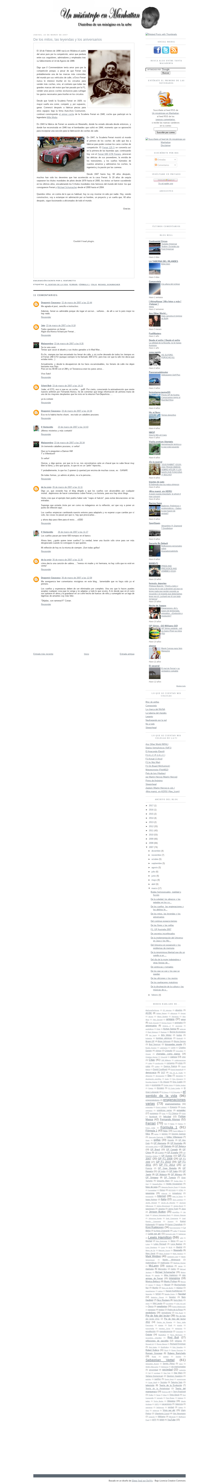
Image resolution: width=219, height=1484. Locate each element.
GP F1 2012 (167, 1165)
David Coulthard (160, 1069)
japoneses (150, 1209)
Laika (175, 1231)
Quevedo (179, 1331)
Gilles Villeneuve (174, 1137)
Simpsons (164, 1367)
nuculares (169, 1303)
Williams (161, 1416)
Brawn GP (150, 1041)
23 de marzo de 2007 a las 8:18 (61, 325)
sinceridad (153, 1370)
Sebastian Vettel (160, 1360)
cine (184, 1057)
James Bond (178, 1206)
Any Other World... (158, 313)
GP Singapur (152, 1177)
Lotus (148, 1244)
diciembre (156, 851)
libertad (149, 1241)
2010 (151, 834)
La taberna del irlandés (156, 713)
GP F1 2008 (165, 1158)
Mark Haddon (178, 1253)
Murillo (155, 1288)
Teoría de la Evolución (170, 1385)
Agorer (183, 1013)
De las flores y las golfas (162, 925)
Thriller (150, 1395)
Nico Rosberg (163, 1300)
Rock (166, 1350)
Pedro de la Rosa (175, 1310)
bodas (179, 1035)
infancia (164, 1193)
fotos (165, 1131)
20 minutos (167, 1010)
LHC (181, 1238)
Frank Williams (178, 1131)
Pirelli (170, 1325)
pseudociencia (166, 1331)
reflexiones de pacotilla (157, 1341)
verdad (171, 1407)
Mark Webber (153, 1256)
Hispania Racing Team (169, 1187)
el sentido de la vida (56, 284)
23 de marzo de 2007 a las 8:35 (69, 343)
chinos (158, 1051)
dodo (167, 1079)
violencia (156, 1410)
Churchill (164, 1057)
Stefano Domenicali (154, 1376)
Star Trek (167, 1373)
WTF (154, 1420)
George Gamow (179, 1134)
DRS (147, 1085)
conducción (159, 1063)
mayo (154, 880)
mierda (157, 1275)
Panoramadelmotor (158, 372)
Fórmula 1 (84, 284)
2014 (151, 818)
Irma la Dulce (177, 1196)
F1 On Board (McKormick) (158, 766)
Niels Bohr (178, 1300)
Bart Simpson (153, 1032)
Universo (171, 1401)
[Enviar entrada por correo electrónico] (76, 281)
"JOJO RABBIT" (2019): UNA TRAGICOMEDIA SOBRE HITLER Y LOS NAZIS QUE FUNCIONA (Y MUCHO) (171, 469)
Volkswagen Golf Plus (170, 375)
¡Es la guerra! (155, 462)
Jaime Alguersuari (163, 1206)
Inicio (86, 654)
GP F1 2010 (163, 1162)
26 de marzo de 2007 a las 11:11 (67, 487)
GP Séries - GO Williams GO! (163, 626)
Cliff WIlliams (166, 1060)
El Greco (165, 1092)
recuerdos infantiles (154, 1338)
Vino (147, 1410)
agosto (155, 867)
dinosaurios (160, 1076)
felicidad (167, 1116)
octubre (155, 859)
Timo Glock (174, 1395)
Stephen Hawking (174, 1376)
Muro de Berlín (167, 1288)
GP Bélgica (180, 1146)
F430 (184, 1113)
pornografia (150, 1328)
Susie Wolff (152, 1382)
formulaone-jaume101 (159, 392)
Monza (183, 1281)
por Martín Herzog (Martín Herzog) (161, 777)
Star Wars (178, 1373)
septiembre (157, 863)
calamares (164, 1048)
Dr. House (164, 1082)
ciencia (173, 1057)
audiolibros (150, 1029)
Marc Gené (150, 1253)
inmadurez (177, 1193)
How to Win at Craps (158, 435)
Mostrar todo (181, 686)
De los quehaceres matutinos (164, 982)
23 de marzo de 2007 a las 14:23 (67, 385)
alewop (152, 646)
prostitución (151, 1331)
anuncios (179, 1026)
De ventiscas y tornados (162, 967)
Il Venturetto (47, 427)
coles (150, 1063)
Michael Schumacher (67, 187)
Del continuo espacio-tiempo (164, 921)
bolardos (149, 1038)
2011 (151, 830)
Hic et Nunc (154, 412)
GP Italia (173, 1171)
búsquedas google (173, 1044)
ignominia (150, 1193)
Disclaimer (166, 145)
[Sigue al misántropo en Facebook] (157, 53)
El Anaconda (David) (155, 751)
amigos (170, 1019)
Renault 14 (150, 1344)
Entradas (161, 159)
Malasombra (47, 343)
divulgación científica (153, 1079)
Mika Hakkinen (171, 1275)
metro (173, 1269)
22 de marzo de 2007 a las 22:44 (77, 302)
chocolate (179, 1051)
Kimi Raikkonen (155, 1227)
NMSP (152, 432)
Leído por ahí (154, 1234)
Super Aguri (169, 1379)
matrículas (164, 1263)
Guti (147, 1184)
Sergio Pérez (169, 1364)
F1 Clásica (173, 1113)
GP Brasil (155, 1149)
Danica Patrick (170, 1066)
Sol (149, 1373)
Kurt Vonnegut (175, 1228)
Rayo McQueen (176, 1335)
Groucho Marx (163, 1181)
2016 (151, 810)
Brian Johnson (164, 1041)
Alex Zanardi (158, 1019)
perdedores (151, 1312)
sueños (157, 1379)
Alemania (175, 1016)
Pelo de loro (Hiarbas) (156, 773)
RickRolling (165, 1347)
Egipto (150, 1088)
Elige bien (165, 264)
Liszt (181, 1241)
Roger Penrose (177, 1350)
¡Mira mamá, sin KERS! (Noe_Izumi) (163, 791)
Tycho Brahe (158, 1401)
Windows (172, 1417)
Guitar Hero (178, 1181)
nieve (148, 1303)
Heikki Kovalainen (174, 1184)
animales (179, 1023)
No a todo (150, 724)
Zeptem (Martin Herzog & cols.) (160, 788)
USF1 (157, 1404)
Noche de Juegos (157, 605)
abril (154, 884)
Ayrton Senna (169, 1029)
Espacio (173, 1107)
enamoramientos (173, 1104)
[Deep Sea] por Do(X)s (142, 1481)
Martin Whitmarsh (171, 1260)
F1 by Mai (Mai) (153, 762)
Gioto (148, 1140)
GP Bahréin (166, 1146)
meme (180, 1266)
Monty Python (170, 1281)
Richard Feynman (178, 1344)
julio (154, 871)
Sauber (178, 1356)
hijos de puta (151, 1187)
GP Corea (159, 1153)
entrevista (149, 1107)
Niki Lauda (157, 1303)
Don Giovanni (177, 1079)
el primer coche (66, 114)
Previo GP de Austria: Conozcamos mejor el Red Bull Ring (170, 397)
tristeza (180, 1398)
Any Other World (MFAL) (157, 744)
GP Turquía (170, 1177)
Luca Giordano (151, 1247)
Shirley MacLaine (152, 1367)
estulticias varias (164, 1110)
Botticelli (180, 1038)
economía (156, 1085)
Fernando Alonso (170, 1119)
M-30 (170, 1247)
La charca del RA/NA (155, 709)
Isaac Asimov (151, 1199)
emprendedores (153, 1100)
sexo (181, 1364)
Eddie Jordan (181, 1085)
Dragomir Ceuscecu (51, 302)
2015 (151, 814)
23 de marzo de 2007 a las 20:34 (69, 442)
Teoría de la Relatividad (158, 1388)
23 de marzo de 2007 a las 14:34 (77, 411)
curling (157, 1066)
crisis (180, 1063)
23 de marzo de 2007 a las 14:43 (73, 427)
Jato (43, 325)
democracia (151, 1072)
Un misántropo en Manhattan (165, 113)
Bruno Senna (180, 1041)
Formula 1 (168, 1127)
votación (152, 1417)
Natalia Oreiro (169, 1294)
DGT (163, 1073)
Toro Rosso (170, 1398)
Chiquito (168, 1051)
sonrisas (157, 1373)
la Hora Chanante (161, 1231)
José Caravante (172, 1218)
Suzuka (163, 1382)
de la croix (46, 487)
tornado (160, 1398)
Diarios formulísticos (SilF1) (158, 748)
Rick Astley (153, 1347)
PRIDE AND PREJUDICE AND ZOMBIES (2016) (169, 568)
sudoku (148, 1379)
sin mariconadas (178, 1367)
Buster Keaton (151, 1048)
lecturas (183, 1231)
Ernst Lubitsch (161, 1107)
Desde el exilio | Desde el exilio (164, 340)
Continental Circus (158, 241)
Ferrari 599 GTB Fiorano (109, 154)
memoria (150, 1269)
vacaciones (167, 1404)
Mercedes (162, 1269)
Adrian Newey (161, 1013)
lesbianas (182, 1234)
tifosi (165, 1395)
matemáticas (151, 1263)
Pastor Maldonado (179, 1306)
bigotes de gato (156, 482)
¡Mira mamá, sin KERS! (160, 491)
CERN (173, 1048)
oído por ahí (181, 1303)
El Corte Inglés (174, 1088)
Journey (170, 1221)
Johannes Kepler (155, 1218)
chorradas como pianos (168, 1054)
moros (150, 1285)
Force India (150, 1128)
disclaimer (179, 1076)
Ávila (158, 1029)
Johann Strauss (180, 1215)
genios (165, 1134)
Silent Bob (46, 385)
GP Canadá (172, 1149)
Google (171, 1140)
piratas (160, 1325)
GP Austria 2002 (152, 1146)
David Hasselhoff (177, 1069)
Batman (164, 1032)
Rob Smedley (178, 1347)
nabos (160, 1291)
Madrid (179, 1247)
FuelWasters (155, 333)
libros (173, 1241)
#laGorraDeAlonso (152, 1010)
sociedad (167, 1369)
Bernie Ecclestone (178, 1032)
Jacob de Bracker (168, 1203)
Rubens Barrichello (177, 1353)
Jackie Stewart (151, 1203)
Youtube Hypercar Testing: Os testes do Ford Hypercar (170, 246)
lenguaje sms (170, 1234)
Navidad (182, 1294)
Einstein (160, 1088)
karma (161, 1224)
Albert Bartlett (162, 1016)
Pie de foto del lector (158, 1315)
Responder (46, 317)
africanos (173, 1013)
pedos (161, 1310)
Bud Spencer (155, 1044)
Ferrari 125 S (108, 147)
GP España (172, 1152)
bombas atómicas (164, 1038)
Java (183, 1209)
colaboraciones (180, 1060)
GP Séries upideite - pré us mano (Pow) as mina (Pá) (171, 631)
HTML (181, 1190)
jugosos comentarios (165, 119)
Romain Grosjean (154, 1353)
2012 (151, 826)
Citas (152, 1060)
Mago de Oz (150, 1250)
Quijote (149, 1334)
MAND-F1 (153, 563)
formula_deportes (157, 583)
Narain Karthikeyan (174, 1291)
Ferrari (73, 284)
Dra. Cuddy (178, 1082)
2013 (151, 822)
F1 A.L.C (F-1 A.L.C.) (155, 755)
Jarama (161, 1209)
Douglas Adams (151, 1082)
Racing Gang (155, 503)
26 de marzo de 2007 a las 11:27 (73, 532)
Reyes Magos (162, 1344)
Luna (163, 1247)
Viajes (180, 1407)
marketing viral (172, 1257)
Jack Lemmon (178, 1200)
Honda (183, 1187)
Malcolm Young (164, 1250)
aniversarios (151, 1025)
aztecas (183, 1029)
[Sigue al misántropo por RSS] (174, 53)
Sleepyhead (151, 727)
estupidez (181, 1110)
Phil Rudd (179, 1313)
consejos (171, 1063)
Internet (161, 1196)
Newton (172, 1297)
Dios (170, 1075)
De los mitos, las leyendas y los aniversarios (67, 39)
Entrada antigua (127, 654)
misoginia (174, 1278)
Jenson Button (157, 1211)
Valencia (179, 1404)
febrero (155, 995)
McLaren (154, 1265)
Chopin (148, 1054)
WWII (162, 1420)
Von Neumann (179, 1413)
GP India (161, 1171)
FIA (165, 1124)
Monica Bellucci (153, 1281)
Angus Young (167, 1023)
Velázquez (160, 1407)
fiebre (172, 1124)
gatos (156, 1134)
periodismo (166, 1313)
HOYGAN (172, 1190)
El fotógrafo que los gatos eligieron (164, 484)
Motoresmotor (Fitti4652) (157, 769)
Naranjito (149, 1294)
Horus (162, 1190)
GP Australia (176, 1143)
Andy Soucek (154, 1023)
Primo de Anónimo (154, 780)
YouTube (171, 1420)
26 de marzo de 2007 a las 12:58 (77, 578)
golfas (157, 1140)
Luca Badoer (176, 1244)
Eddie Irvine (168, 1085)
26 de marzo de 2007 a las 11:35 (67, 559)
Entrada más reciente (43, 654)
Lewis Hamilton (160, 1237)
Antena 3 (167, 1026)
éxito (163, 1113)
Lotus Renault (160, 1244)
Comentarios (163, 165)
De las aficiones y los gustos (164, 978)
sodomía (182, 1370)
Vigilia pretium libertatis (161, 442)
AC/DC (149, 1013)
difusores (149, 1076)
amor (183, 1019)
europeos (154, 1113)
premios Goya (164, 1328)
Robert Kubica (152, 1350)
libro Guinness (161, 1241)
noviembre (157, 855)
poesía (179, 1325)
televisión (150, 1385)
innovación (150, 1196)
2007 (151, 847)
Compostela (155, 281)
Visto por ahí (169, 1410)
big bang (153, 1035)
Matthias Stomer (179, 1263)
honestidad (152, 1190)
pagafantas (162, 1306)
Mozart (167, 1285)
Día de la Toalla (176, 1073)
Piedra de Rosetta (164, 1322)
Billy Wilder (166, 1035)
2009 (151, 839)
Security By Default (158, 543)
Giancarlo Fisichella (156, 1137)
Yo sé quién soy (165, 183)
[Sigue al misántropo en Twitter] (165, 53)
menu (151, 307)
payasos (151, 1310)
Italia (94, 284)
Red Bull (173, 1337)
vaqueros (149, 1407)
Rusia (154, 1356)
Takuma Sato (177, 1382)
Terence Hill (166, 1392)
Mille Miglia (52, 117)
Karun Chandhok (175, 1224)
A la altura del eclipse (170, 284)
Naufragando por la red (156, 720)
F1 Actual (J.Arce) (154, 759)
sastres (165, 1356)
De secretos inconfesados (163, 933)
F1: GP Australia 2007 (161, 929)
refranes (178, 1341)
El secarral (154, 666)
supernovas (181, 1379)
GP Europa (166, 1156)
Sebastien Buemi (152, 1364)
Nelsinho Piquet (157, 1297)
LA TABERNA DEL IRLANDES (163, 261)
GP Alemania (160, 1143)
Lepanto (149, 716)
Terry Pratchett (179, 1392)
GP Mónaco (176, 1174)
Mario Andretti (164, 1253)
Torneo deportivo (168, 415)
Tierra (158, 1395)
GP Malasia (161, 1174)
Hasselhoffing (157, 1184)
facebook (153, 1117)
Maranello (177, 1250)
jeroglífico (175, 1212)
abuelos (178, 1010)
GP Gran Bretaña (167, 1168)
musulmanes (150, 1291)
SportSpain (154, 523)
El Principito (175, 1092)
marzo (155, 888)
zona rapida (155, 352)
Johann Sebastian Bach (161, 1215)
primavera (178, 1328)
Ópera (150, 1306)
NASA (158, 1294)
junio (154, 876)
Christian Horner (152, 1057)
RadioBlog (162, 1335)
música (179, 1288)
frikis (148, 1134)
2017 (151, 805)
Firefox (180, 1124)
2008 (151, 843)
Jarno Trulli (173, 1209)
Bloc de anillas (152, 702)
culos (148, 1066)
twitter (148, 1401)
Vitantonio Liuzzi (162, 1413)
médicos (169, 1266)
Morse (158, 1285)
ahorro (150, 1016)
